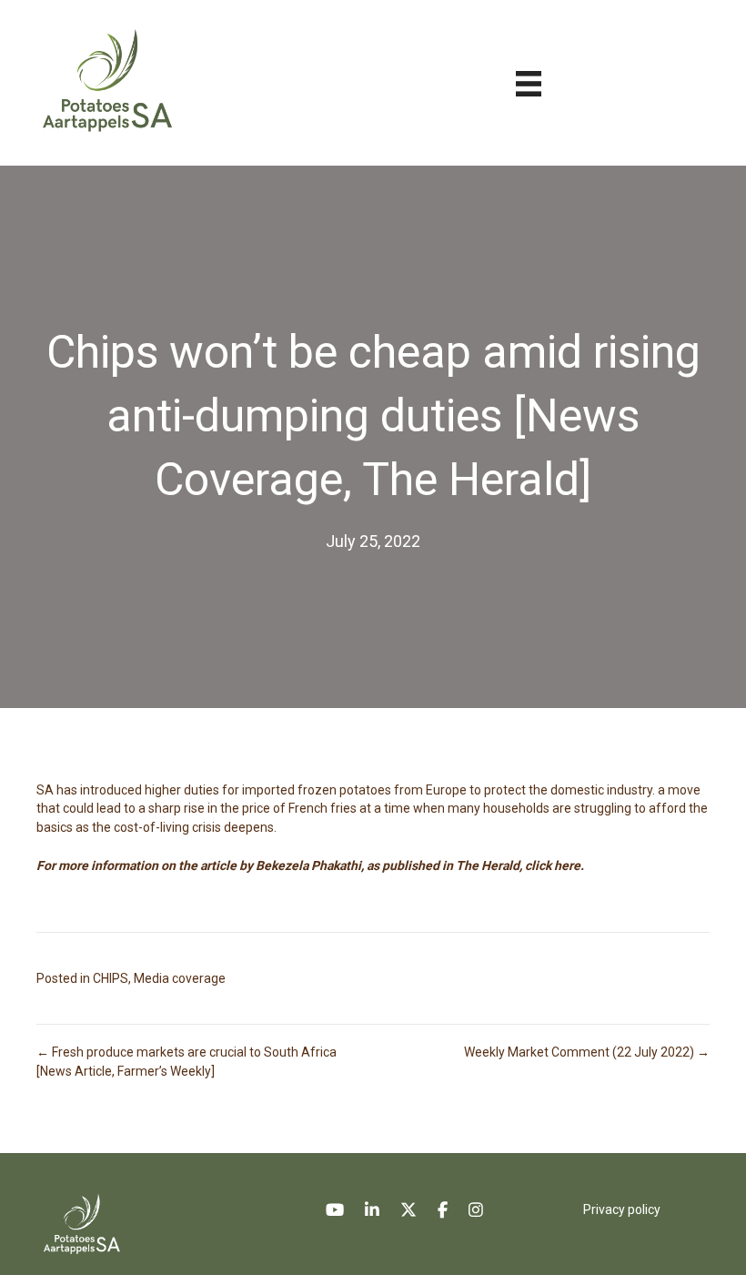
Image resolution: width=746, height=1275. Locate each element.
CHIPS (110, 978)
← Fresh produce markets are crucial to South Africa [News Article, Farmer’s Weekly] (186, 1061)
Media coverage (180, 978)
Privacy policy (621, 1209)
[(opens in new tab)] (81, 1222)
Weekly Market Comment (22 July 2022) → (587, 1052)
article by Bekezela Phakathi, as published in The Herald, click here (390, 865)
